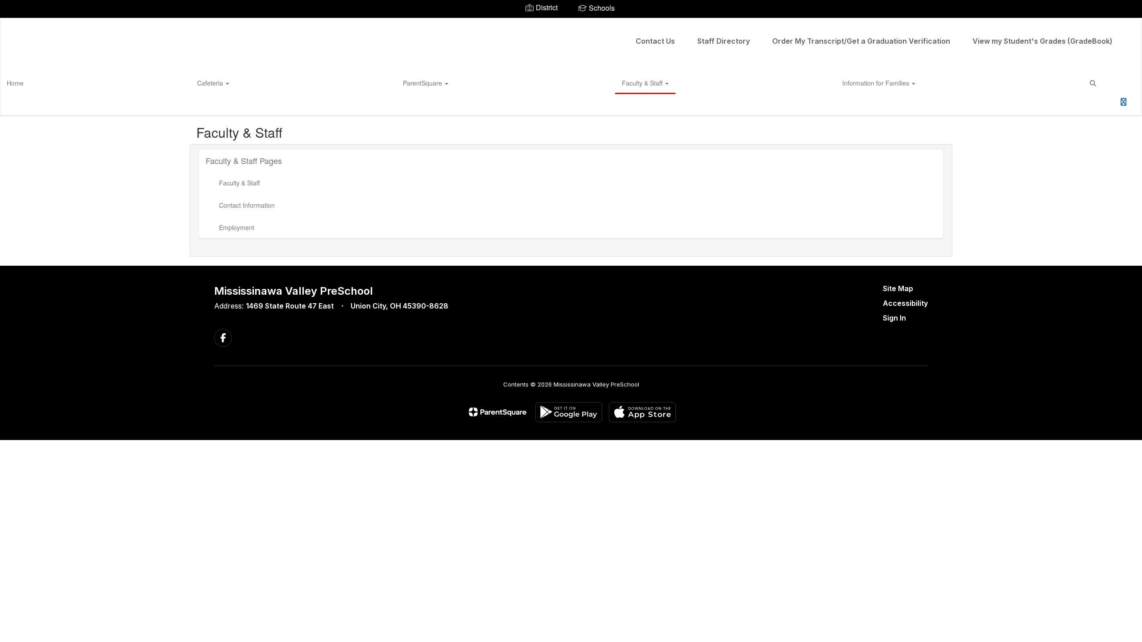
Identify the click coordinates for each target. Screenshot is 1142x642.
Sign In (894, 317)
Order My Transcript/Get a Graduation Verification (861, 41)
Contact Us (655, 41)
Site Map (898, 288)
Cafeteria (211, 82)
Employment (236, 227)
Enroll (1100, 104)
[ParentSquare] (498, 412)
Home (15, 82)
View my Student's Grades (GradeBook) (1042, 41)
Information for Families (876, 82)
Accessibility (905, 303)
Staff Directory (723, 41)
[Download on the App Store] (642, 412)
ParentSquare (423, 82)
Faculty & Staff (643, 82)
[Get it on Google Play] (568, 412)
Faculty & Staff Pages (244, 160)
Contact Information (247, 205)
